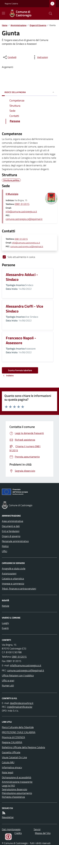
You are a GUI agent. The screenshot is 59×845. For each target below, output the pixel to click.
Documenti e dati (11, 526)
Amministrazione (18, 25)
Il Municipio (12, 194)
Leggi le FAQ (8, 785)
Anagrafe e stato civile (13, 568)
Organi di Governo (38, 25)
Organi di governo (11, 536)
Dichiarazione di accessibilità (16, 777)
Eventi (5, 628)
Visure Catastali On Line (14, 757)
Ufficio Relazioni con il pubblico (18, 675)
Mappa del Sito (43, 833)
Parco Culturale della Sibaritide (18, 727)
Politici (5, 546)
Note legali (7, 772)
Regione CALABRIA (12, 742)
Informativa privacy (12, 767)
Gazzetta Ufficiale (11, 752)
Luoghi (5, 623)
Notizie (5, 606)
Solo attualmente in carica (21, 257)
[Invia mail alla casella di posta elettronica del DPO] (21, 703)
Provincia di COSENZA (13, 737)
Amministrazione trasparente (17, 782)
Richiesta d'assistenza (13, 797)
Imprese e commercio (13, 583)
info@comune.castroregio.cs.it (21, 211)
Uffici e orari (8, 680)
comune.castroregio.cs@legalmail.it (24, 219)
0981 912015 (22, 204)
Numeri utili (8, 685)
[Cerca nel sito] (49, 13)
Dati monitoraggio (11, 829)
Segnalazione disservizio (14, 789)
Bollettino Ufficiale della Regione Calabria (23, 747)
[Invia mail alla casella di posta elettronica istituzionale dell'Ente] (25, 665)
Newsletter (8, 817)
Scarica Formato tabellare (20, 370)
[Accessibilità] (8, 836)
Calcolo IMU (8, 762)
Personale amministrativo (15, 541)
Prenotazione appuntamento (17, 793)
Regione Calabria (11, 3)
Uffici (4, 551)
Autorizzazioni (9, 573)
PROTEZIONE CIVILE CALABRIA (18, 732)
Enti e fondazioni (10, 531)
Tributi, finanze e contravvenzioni (19, 588)
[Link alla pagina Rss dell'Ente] (4, 813)
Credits (18, 833)
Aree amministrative (12, 521)
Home (4, 25)
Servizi (37, 829)
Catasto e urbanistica (13, 578)
